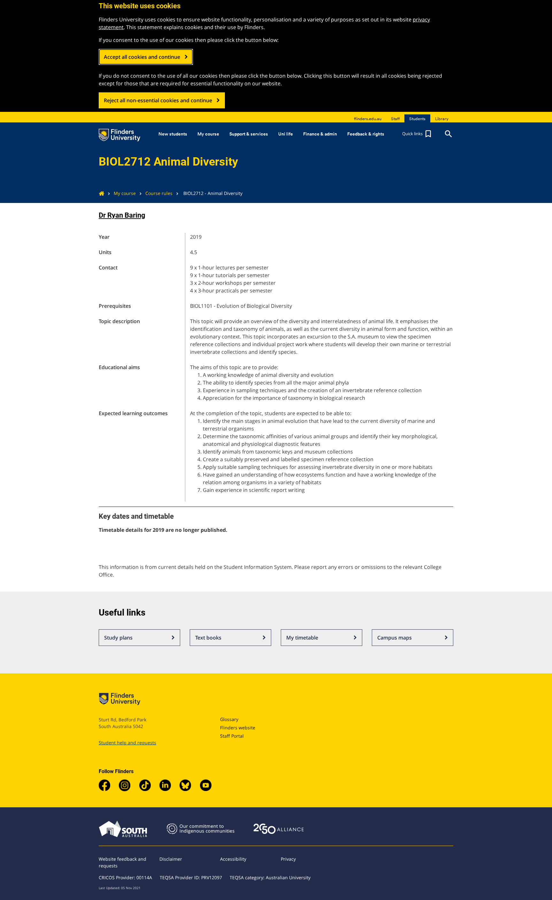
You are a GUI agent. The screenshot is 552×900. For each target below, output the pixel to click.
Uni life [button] (285, 133)
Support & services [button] (248, 133)
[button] (417, 134)
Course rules (158, 193)
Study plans (118, 637)
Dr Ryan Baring (122, 215)
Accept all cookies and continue (142, 56)
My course (125, 193)
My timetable (302, 637)
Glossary (229, 719)
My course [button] (208, 133)
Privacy (288, 859)
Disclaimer (170, 859)
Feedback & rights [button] (365, 133)
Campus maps (394, 637)
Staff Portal (232, 736)
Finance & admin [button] (320, 133)
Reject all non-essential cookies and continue (158, 100)
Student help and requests (127, 743)
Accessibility (233, 859)
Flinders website (237, 728)
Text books (208, 637)
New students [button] (172, 133)
